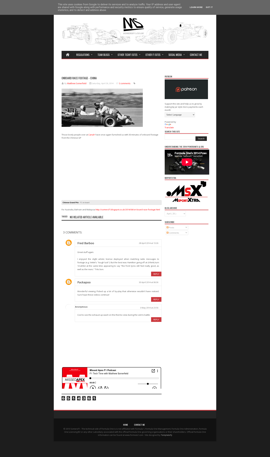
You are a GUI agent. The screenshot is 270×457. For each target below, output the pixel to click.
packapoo (84, 282)
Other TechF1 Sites (127, 55)
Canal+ (91, 134)
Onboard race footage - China (79, 78)
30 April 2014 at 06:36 (148, 282)
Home (125, 424)
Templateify (166, 435)
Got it (209, 7)
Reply (156, 274)
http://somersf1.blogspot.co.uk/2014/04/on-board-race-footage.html (128, 209)
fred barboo (85, 243)
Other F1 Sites (152, 55)
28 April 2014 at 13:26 (148, 243)
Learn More (196, 7)
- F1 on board (76, 202)
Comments (173, 232)
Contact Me (196, 55)
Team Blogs (104, 55)
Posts (171, 227)
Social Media (175, 55)
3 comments (124, 83)
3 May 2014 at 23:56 (149, 307)
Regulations (82, 55)
